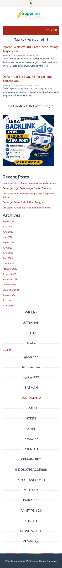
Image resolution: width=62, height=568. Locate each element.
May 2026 (7, 237)
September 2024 (11, 289)
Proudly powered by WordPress (21, 561)
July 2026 (7, 226)
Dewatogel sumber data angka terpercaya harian (27, 207)
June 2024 (8, 305)
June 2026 (8, 231)
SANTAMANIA (31, 398)
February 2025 (10, 268)
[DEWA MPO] (30, 14)
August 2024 (9, 295)
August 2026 (9, 221)
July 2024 (7, 300)
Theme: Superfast (48, 561)
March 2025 (8, 263)
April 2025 (8, 258)
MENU (54, 30)
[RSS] (31, 3)
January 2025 (9, 274)
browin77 (7, 350)
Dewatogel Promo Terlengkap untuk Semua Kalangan (29, 182)
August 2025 (9, 242)
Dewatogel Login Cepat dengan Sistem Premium (27, 188)
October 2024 (9, 284)
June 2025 (8, 252)
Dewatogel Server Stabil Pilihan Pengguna (24, 202)
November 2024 (10, 279)
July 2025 (7, 247)
